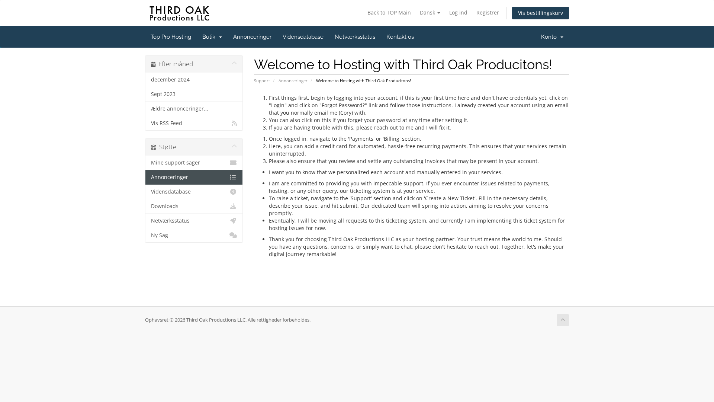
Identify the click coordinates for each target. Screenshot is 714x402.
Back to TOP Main (389, 12)
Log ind (458, 12)
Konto (550, 37)
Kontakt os (400, 37)
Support (262, 80)
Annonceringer (252, 37)
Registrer (487, 12)
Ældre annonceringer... (179, 108)
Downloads (164, 206)
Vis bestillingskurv (540, 12)
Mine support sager (175, 162)
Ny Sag (159, 235)
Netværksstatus (355, 37)
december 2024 (170, 79)
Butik (210, 37)
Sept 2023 (163, 94)
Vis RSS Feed (166, 123)
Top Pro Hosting (171, 37)
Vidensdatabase (303, 37)
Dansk (428, 12)
